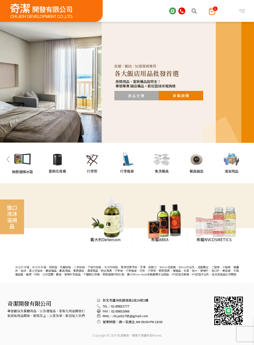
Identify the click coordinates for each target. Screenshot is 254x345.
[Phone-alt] (182, 11)
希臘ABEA (159, 239)
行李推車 (127, 171)
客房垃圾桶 (57, 171)
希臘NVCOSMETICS (214, 239)
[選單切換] (242, 11)
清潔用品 (231, 171)
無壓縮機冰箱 (22, 171)
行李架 (92, 171)
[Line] (172, 11)
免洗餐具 (162, 171)
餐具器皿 (197, 171)
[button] (194, 11)
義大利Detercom (105, 239)
